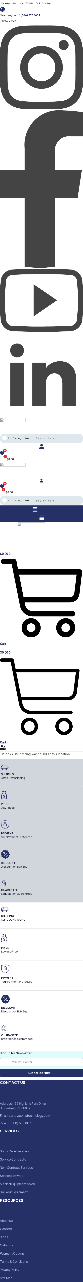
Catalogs (5, 3)
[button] (35, 509)
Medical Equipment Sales (17, 1184)
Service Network (11, 1176)
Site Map (6, 1278)
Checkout (47, 3)
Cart (38, 3)
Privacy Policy (9, 1270)
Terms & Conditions (14, 1261)
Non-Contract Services (16, 1167)
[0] (2, 454)
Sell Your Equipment (14, 1192)
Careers (6, 1229)
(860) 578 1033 (30, 15)
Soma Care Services (14, 1151)
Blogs (4, 1237)
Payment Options (12, 1253)
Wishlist (29, 3)
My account (18, 3)
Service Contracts (13, 1159)
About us (6, 1221)
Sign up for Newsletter (16, 1053)
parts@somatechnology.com (29, 1115)
